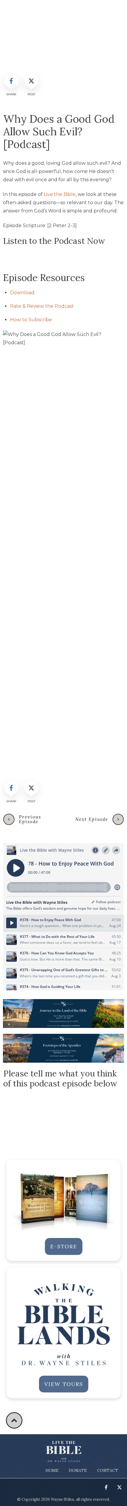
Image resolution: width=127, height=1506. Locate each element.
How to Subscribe (31, 319)
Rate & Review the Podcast (42, 306)
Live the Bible (60, 194)
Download (22, 292)
